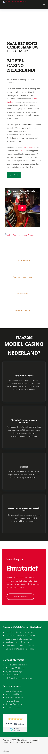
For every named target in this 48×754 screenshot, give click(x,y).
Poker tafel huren (13, 701)
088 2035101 (14, 674)
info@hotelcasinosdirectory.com (19, 678)
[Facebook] (11, 617)
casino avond (28, 147)
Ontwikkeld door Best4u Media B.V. (18, 742)
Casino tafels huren (14, 691)
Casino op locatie (13, 707)
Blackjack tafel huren (14, 697)
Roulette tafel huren (14, 694)
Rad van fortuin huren (15, 704)
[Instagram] (6, 617)
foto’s (21, 150)
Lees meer (14, 175)
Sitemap (6, 751)
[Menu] (44, 4)
